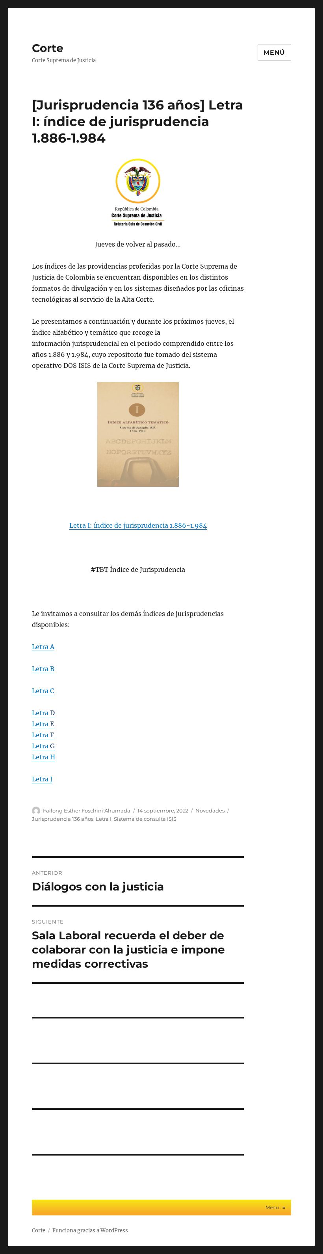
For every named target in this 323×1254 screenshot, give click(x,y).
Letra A (43, 647)
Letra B (43, 669)
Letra (43, 713)
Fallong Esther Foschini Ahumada (86, 810)
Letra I (103, 819)
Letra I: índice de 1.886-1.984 (138, 525)
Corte (47, 48)
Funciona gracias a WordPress (90, 1230)
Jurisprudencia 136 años (62, 819)
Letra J (42, 779)
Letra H (43, 757)
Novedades (210, 810)
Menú (274, 52)
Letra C (43, 691)
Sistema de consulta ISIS (145, 819)
